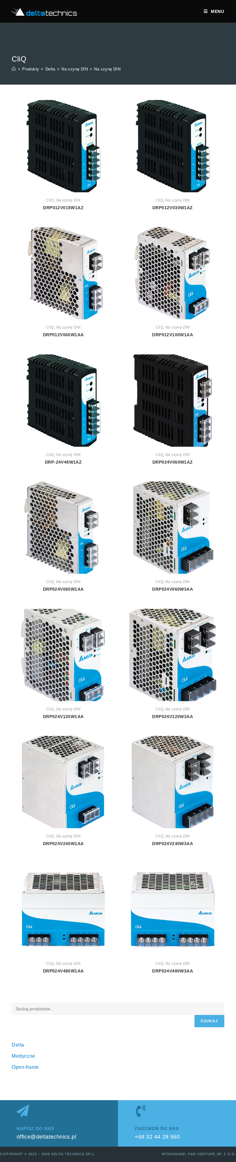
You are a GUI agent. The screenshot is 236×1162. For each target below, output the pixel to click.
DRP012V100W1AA (172, 334)
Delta (18, 1045)
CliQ (50, 200)
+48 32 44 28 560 (157, 1137)
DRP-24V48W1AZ (63, 462)
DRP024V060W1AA (63, 589)
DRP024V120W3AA (172, 716)
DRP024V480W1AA (63, 970)
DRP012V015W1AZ (63, 207)
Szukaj (209, 1021)
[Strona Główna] (14, 69)
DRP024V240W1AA (63, 843)
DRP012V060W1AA (63, 334)
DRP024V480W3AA (172, 970)
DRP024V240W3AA (172, 843)
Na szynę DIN (107, 69)
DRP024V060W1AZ (172, 462)
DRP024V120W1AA (63, 716)
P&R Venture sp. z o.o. (212, 1154)
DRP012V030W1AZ (172, 207)
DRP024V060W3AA (172, 589)
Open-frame (25, 1067)
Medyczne (23, 1056)
